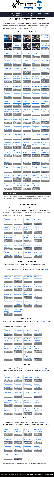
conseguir (44, 422)
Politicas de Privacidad (33, 474)
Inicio (11, 13)
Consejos (26, 15)
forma (21, 271)
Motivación (19, 15)
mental (44, 321)
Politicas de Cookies (40, 474)
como (46, 269)
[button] (35, 15)
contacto (27, 474)
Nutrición (46, 13)
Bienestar (27, 13)
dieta (9, 272)
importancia (13, 420)
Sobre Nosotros (47, 474)
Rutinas (12, 15)
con (38, 21)
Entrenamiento (18, 13)
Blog (31, 15)
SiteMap (51, 474)
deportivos (44, 370)
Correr (33, 13)
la (11, 26)
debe (48, 213)
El (35, 25)
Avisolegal (23, 474)
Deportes (39, 13)
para (17, 25)
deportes (23, 21)
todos (20, 269)
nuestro (10, 21)
